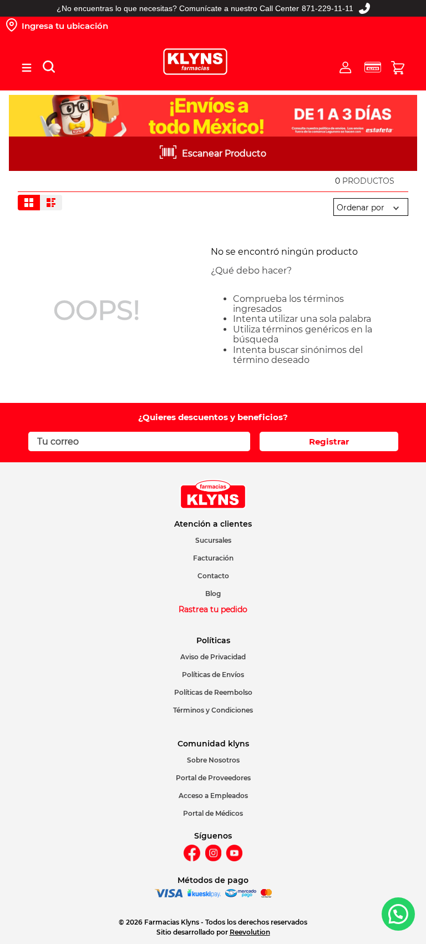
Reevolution (250, 932)
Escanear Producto (224, 153)
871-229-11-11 (327, 8)
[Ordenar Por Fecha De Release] (371, 207)
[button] (26, 67)
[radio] (29, 202)
